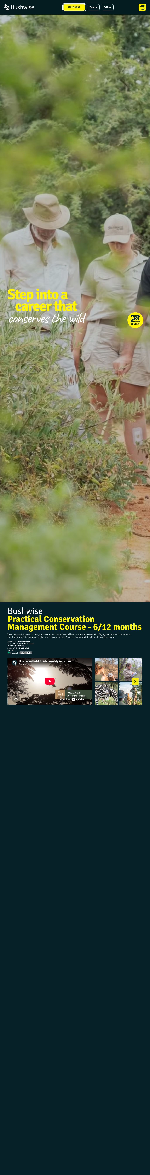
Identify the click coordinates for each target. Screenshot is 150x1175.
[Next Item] (135, 681)
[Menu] (142, 7)
